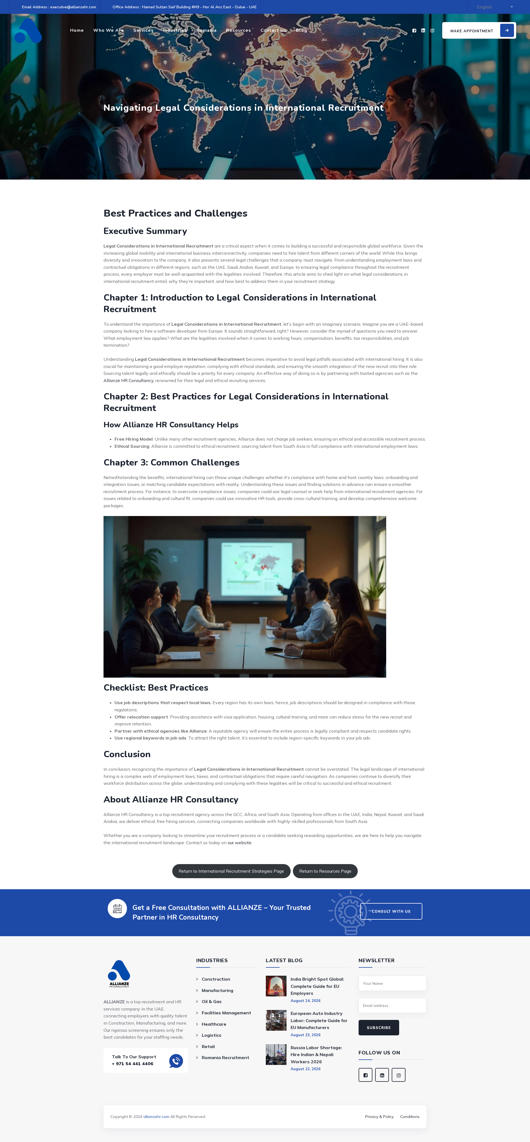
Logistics (211, 1035)
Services (143, 30)
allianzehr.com (156, 1116)
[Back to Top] (265, 1108)
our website (239, 842)
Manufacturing (217, 990)
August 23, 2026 (305, 1035)
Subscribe (379, 1027)
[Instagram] (432, 30)
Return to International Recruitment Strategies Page (231, 871)
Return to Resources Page (325, 871)
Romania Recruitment (225, 1057)
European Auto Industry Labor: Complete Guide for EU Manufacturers (319, 1020)
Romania (207, 30)
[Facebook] (414, 30)
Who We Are (108, 30)
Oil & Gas (212, 1001)
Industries (175, 30)
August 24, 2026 (305, 1000)
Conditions (410, 1116)
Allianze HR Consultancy (128, 380)
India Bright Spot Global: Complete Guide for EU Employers (317, 986)
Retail (208, 1046)
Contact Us (274, 30)
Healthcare (214, 1024)
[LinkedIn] (423, 30)
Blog (301, 30)
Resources (238, 30)
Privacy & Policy (379, 1116)
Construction (216, 979)
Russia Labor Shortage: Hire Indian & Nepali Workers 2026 (316, 1054)
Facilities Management (226, 1012)
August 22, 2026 (305, 1069)
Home (77, 30)
